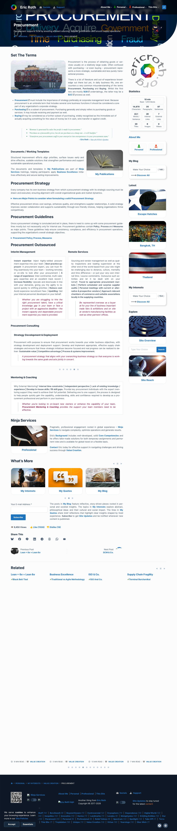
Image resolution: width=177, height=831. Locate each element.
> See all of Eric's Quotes (98, 140)
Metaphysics (129, 816)
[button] (12, 539)
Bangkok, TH (147, 245)
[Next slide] (121, 463)
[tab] (60, 369)
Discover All (143, 175)
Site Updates (85, 516)
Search (161, 349)
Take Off (150, 819)
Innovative (68, 816)
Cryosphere (114, 813)
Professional (29, 449)
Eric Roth (28, 7)
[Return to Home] (66, 802)
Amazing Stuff (38, 813)
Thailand (147, 277)
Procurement (21, 100)
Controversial (95, 813)
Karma (82, 816)
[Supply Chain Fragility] (67, 668)
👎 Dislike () (54, 527)
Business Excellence (67, 172)
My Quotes (102, 491)
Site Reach (147, 380)
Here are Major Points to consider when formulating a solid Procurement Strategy (53, 198)
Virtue (112, 822)
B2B (86, 91)
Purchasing (20, 109)
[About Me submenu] (111, 7)
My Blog (28, 491)
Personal (23, 36)
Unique (78, 822)
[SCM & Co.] (106, 588)
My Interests (37, 36)
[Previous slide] (113, 463)
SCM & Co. (108, 552)
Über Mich (143, 822)
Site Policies (22, 818)
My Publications (55, 169)
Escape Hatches (147, 214)
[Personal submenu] (126, 7)
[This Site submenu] (158, 7)
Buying (18, 116)
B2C (70, 94)
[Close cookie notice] (39, 808)
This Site (100, 793)
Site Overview (147, 340)
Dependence (133, 813)
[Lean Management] (145, 588)
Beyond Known (75, 813)
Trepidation (62, 822)
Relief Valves (102, 819)
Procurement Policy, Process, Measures (32, 238)
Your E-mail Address (21, 504)
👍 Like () (37, 527)
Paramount (52, 819)
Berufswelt (56, 813)
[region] (67, 350)
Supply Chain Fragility (62, 574)
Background (62, 435)
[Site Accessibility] (159, 825)
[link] (157, 30)
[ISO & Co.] (29, 668)
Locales (112, 816)
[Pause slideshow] (117, 463)
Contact (54, 447)
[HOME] (15, 36)
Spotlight (136, 819)
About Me (134, 137)
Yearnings (127, 822)
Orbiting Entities (149, 816)
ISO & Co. (16, 574)
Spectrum (120, 819)
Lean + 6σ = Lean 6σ (30, 552)
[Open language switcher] (165, 825)
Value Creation (53, 36)
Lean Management (138, 574)
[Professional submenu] (145, 7)
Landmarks (97, 816)
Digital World (152, 813)
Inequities (51, 816)
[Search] (164, 7)
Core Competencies (109, 435)
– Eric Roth (83, 140)
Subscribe (18, 517)
